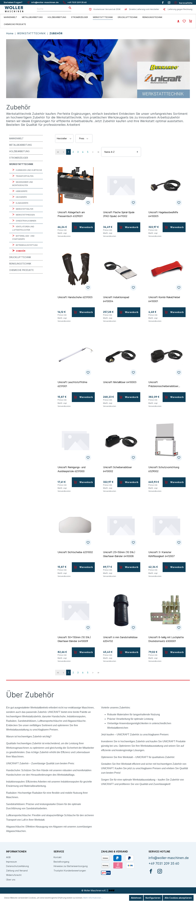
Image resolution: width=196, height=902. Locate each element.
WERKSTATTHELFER (24, 209)
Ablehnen (136, 897)
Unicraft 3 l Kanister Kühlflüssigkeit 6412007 (161, 554)
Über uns (10, 879)
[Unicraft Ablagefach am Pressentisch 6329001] (76, 185)
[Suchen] (69, 8)
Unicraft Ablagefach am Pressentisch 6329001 (71, 214)
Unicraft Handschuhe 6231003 (75, 297)
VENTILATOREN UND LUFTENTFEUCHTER (23, 228)
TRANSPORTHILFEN (24, 176)
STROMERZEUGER (18, 157)
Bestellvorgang (61, 861)
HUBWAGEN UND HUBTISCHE (28, 170)
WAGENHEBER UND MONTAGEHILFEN (22, 184)
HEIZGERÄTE (21, 197)
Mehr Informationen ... (93, 898)
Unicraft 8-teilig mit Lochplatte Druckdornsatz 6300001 (166, 639)
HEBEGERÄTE (21, 191)
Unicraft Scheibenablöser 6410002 (117, 469)
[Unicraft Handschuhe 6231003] (76, 270)
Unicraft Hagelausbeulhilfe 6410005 (163, 214)
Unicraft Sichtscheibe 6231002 (75, 552)
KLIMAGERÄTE (21, 203)
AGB (8, 857)
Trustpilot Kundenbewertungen (70, 870)
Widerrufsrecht (14, 875)
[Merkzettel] (184, 21)
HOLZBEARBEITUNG (19, 151)
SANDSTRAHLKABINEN (25, 221)
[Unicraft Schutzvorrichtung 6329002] (166, 440)
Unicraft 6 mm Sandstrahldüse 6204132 (120, 639)
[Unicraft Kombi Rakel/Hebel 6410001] (166, 270)
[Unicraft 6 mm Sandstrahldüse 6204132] (121, 610)
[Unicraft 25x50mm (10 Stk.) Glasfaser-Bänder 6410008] (121, 525)
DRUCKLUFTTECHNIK (20, 257)
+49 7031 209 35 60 (77, 2)
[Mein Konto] (178, 21)
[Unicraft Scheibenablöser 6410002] (121, 440)
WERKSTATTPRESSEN (25, 215)
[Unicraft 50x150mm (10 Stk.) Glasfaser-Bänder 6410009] (76, 610)
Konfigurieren (152, 897)
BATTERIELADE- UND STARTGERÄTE (23, 237)
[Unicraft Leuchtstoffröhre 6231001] (76, 355)
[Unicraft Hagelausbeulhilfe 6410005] (166, 185)
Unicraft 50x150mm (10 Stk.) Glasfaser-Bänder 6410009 (74, 639)
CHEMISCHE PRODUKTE (21, 270)
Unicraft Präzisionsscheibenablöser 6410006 (163, 384)
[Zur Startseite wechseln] (14, 9)
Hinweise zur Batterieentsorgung (71, 866)
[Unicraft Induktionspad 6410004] (121, 270)
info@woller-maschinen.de (44, 2)
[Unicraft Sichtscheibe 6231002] (76, 525)
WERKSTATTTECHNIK (32, 33)
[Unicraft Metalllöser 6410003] (121, 355)
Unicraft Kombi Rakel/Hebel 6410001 (164, 299)
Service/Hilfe (185, 3)
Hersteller (62, 138)
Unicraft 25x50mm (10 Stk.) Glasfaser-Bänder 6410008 (119, 554)
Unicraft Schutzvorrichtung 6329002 (163, 469)
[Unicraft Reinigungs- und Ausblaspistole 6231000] (76, 440)
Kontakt (58, 857)
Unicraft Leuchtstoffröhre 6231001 (72, 384)
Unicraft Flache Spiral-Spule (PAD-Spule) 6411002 (118, 214)
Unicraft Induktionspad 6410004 (116, 299)
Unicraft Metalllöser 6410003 (119, 382)
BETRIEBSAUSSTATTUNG (26, 245)
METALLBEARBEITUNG (20, 145)
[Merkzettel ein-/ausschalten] (88, 203)
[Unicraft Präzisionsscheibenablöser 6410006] (166, 355)
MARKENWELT (16, 138)
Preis (82, 138)
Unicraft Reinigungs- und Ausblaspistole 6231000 (72, 469)
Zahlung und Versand (17, 870)
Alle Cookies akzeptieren (178, 897)
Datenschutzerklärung (17, 866)
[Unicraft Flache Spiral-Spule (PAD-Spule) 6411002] (121, 185)
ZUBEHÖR (55, 33)
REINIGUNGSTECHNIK (20, 263)
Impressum (11, 861)
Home (10, 33)
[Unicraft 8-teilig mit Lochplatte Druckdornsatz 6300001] (166, 610)
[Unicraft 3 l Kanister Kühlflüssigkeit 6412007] (166, 525)
